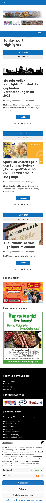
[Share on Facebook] (22, 123)
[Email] (30, 123)
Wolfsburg (7, 386)
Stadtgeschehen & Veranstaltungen (20, 101)
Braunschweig (9, 381)
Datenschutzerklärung (25, 500)
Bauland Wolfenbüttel (12, 437)
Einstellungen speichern (23, 495)
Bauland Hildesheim (11, 424)
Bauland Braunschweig (12, 421)
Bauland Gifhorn (10, 426)
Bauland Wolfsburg (11, 434)
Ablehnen (23, 489)
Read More (23, 117)
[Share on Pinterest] (27, 123)
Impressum (39, 500)
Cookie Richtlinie (8, 500)
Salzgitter (7, 389)
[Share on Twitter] (24, 123)
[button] (43, 442)
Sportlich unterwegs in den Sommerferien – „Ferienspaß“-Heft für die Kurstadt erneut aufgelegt (20, 169)
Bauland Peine (9, 429)
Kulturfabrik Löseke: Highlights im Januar (19, 245)
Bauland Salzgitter (11, 432)
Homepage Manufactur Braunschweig (19, 417)
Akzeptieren (23, 483)
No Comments (23, 57)
